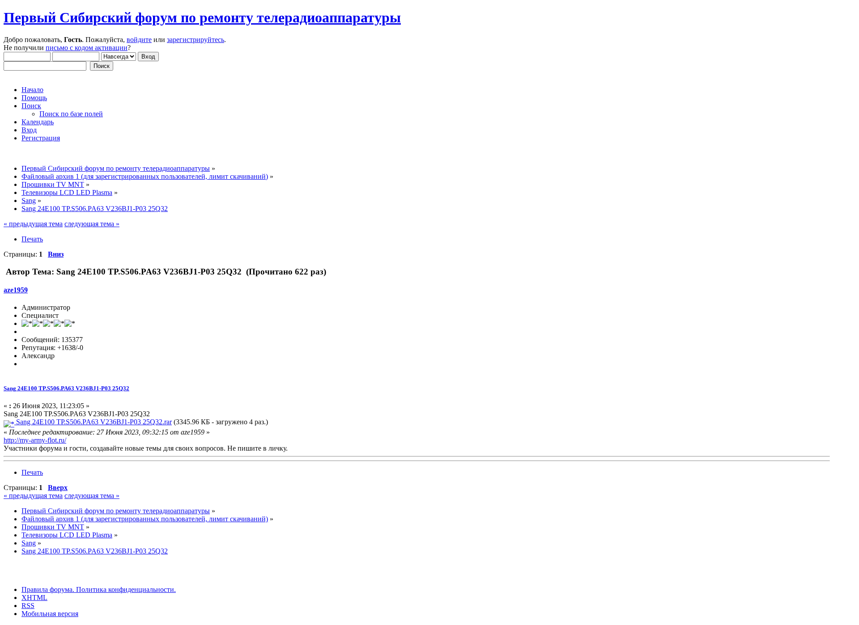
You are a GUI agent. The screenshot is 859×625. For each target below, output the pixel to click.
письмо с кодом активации (87, 47)
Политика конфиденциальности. (125, 589)
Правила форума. (47, 589)
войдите (139, 39)
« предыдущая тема (33, 224)
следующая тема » (91, 224)
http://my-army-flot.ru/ (35, 440)
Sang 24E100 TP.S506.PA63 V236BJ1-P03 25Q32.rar (93, 422)
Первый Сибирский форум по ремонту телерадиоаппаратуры (202, 17)
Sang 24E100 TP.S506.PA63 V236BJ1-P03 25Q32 (66, 388)
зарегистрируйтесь (195, 39)
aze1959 (16, 290)
